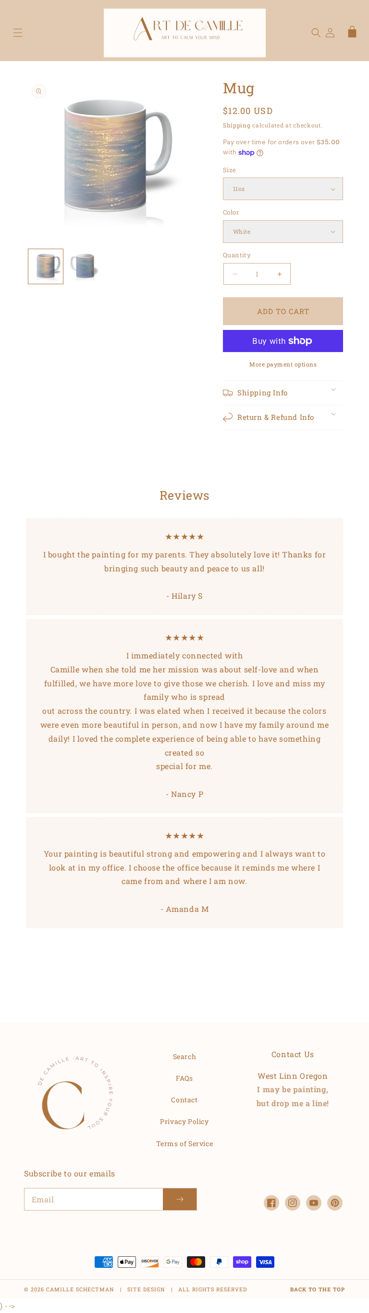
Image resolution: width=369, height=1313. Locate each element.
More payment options (283, 364)
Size (229, 169)
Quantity (237, 255)
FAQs (184, 1078)
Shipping (237, 125)
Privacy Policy (184, 1121)
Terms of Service (184, 1143)
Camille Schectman (80, 1289)
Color (231, 212)
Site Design (146, 1289)
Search (185, 1056)
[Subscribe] (180, 1199)
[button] (18, 32)
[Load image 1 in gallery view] (45, 266)
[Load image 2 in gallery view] (85, 266)
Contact (184, 1099)
